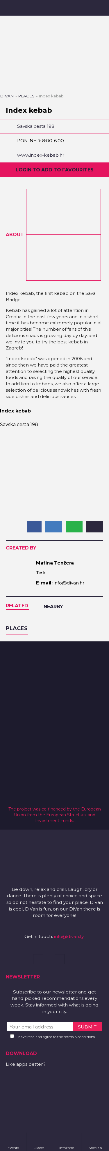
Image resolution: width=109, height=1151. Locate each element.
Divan (7, 96)
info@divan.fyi (69, 936)
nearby (53, 606)
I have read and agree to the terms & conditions (56, 1037)
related (17, 605)
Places (26, 96)
